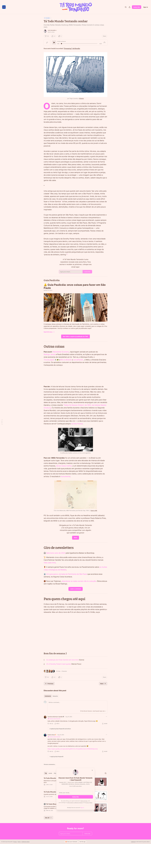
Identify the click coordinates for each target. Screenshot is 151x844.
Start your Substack (72, 841)
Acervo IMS (94, 510)
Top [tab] (46, 773)
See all (47, 818)
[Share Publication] (129, 7)
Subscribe (136, 7)
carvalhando (78, 360)
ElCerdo (81, 98)
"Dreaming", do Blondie (72, 48)
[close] (92, 770)
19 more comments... (50, 764)
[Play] (54, 42)
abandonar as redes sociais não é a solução (79, 581)
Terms (19, 841)
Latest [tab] (50, 773)
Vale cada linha (50, 563)
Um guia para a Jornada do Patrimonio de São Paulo (66, 574)
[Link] (41, 280)
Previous (50, 683)
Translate (48, 18)
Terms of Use (84, 801)
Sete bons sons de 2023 (55, 553)
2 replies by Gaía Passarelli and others (60, 729)
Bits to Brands (66, 360)
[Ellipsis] (106, 716)
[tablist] (51, 696)
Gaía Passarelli (52, 30)
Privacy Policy (88, 802)
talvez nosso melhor (64, 466)
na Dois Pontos (77, 424)
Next (101, 683)
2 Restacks (64, 671)
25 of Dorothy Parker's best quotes (58, 664)
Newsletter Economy (61, 352)
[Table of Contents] (2, 422)
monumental (65, 476)
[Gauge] (104, 42)
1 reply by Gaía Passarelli (56, 756)
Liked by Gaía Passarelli (55, 718)
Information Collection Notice (75, 802)
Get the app (82, 841)
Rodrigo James (49, 354)
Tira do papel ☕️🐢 (51, 360)
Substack (133, 841)
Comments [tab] (48, 696)
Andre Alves (51, 735)
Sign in (145, 7)
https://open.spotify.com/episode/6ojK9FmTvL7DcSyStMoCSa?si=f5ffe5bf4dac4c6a (73, 749)
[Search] (125, 7)
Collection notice (25, 841)
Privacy (15, 841)
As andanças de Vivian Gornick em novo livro (62, 660)
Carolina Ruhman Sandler (55, 716)
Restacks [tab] (55, 696)
